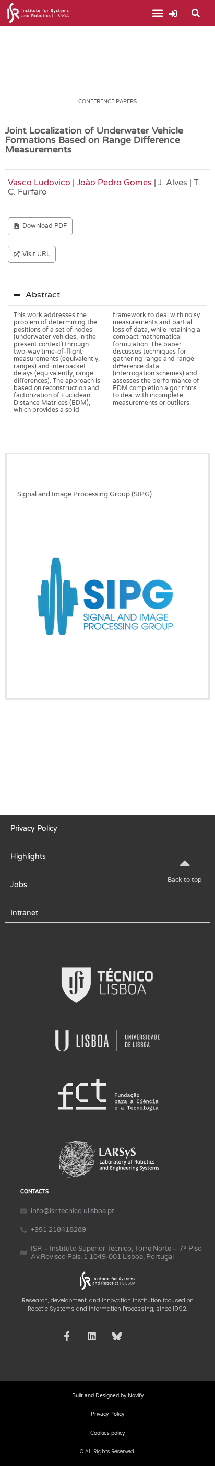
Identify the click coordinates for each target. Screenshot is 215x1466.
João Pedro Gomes (114, 182)
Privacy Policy (33, 828)
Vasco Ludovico (39, 182)
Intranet (24, 912)
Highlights (28, 856)
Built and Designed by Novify (108, 1395)
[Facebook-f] (66, 1336)
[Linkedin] (92, 1336)
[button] (157, 13)
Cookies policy (107, 1433)
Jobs (18, 884)
